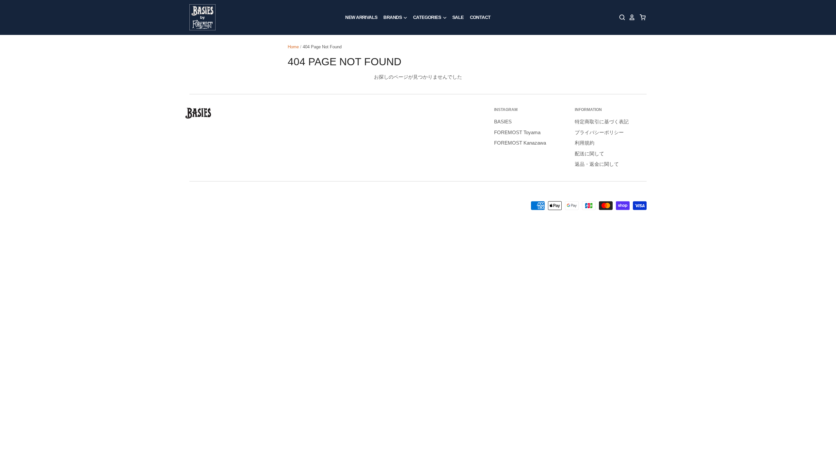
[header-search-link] (620, 17)
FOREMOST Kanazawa (520, 143)
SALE (458, 17)
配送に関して (589, 153)
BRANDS (393, 17)
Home (293, 46)
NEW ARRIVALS (361, 17)
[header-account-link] (630, 17)
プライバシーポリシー (599, 132)
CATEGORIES (427, 17)
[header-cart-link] (641, 17)
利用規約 (584, 143)
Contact (480, 17)
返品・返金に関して (597, 164)
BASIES (503, 121)
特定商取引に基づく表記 (602, 121)
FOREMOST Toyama (517, 132)
